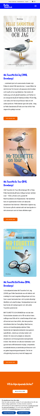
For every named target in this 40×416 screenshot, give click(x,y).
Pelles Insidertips (12, 1)
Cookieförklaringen (14, 409)
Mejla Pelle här (20, 391)
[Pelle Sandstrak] (7, 6)
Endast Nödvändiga (9, 413)
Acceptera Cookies (23, 413)
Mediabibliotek (20, 1)
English (26, 1)
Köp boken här (10, 118)
